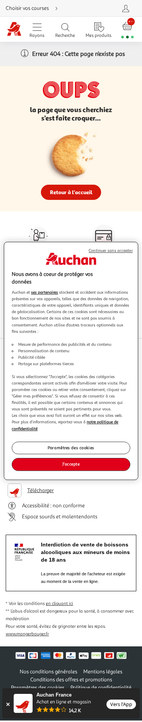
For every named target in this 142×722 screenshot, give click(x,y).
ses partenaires (44, 292)
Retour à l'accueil (71, 192)
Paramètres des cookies (71, 447)
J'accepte (71, 464)
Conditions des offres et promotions (71, 679)
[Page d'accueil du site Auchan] (14, 29)
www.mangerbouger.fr (27, 634)
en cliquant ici (59, 603)
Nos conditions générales (48, 671)
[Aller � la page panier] (127, 29)
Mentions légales (102, 671)
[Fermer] (8, 704)
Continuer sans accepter (111, 250)
